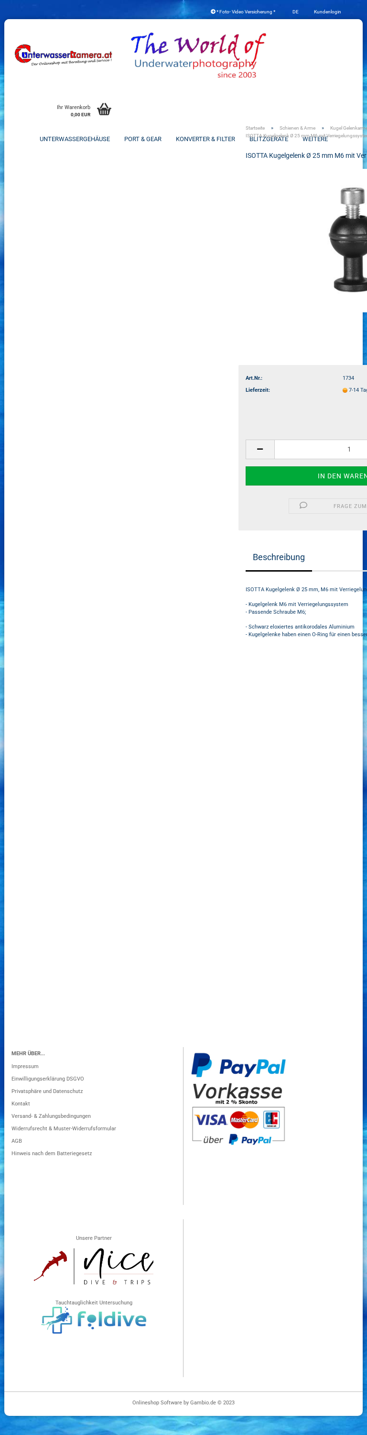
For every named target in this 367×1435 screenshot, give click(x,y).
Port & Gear (143, 139)
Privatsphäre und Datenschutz (47, 1091)
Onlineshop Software (157, 1403)
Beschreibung (279, 557)
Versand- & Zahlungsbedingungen (51, 1116)
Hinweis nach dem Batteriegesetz (51, 1153)
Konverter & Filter (205, 139)
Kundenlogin (327, 11)
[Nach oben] (340, 1423)
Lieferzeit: (258, 390)
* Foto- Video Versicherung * (245, 11)
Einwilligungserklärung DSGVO (47, 1079)
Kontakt (20, 1104)
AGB (16, 1141)
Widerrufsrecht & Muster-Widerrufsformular (63, 1129)
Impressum (25, 1066)
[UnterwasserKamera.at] (64, 55)
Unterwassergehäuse (75, 139)
